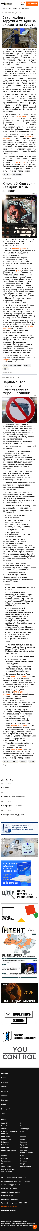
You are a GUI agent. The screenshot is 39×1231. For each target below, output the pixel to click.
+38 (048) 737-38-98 (9, 1188)
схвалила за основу (20, 676)
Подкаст (4, 1158)
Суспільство (6, 1166)
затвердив (21, 116)
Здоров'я (23, 1145)
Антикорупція (25, 1128)
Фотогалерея (25, 1166)
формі (6, 360)
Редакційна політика (9, 1199)
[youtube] (11, 1213)
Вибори (23, 1136)
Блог (22, 1131)
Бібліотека (5, 1136)
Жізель (6, 788)
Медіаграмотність (8, 1150)
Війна (22, 1139)
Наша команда (7, 1195)
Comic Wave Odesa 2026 (14, 797)
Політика (24, 1158)
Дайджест (5, 1142)
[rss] (16, 1213)
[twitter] (5, 1213)
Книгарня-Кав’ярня (12, 365)
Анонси (7, 780)
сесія (32, 761)
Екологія (23, 1142)
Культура (24, 1147)
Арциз (6, 174)
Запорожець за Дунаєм (13, 815)
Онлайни (4, 1095)
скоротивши (19, 162)
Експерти (5, 1100)
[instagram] (7, 1213)
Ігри (22, 1123)
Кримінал (5, 1147)
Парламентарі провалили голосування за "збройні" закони (16, 387)
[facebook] (2, 1213)
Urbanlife (4, 1123)
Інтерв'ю (4, 1091)
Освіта (23, 1155)
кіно (6, 369)
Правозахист (6, 1161)
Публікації (5, 1082)
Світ (2, 1164)
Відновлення (6, 1139)
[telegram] (13, 1213)
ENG (23, 5)
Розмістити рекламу (9, 1206)
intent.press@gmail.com (10, 1185)
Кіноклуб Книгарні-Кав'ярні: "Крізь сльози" (18, 187)
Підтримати (32, 3)
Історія (23, 1126)
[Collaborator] (19, 873)
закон (23, 761)
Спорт (22, 1164)
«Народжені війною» (12, 806)
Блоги (3, 1104)
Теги (3, 1113)
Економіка (5, 1145)
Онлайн (4, 1155)
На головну (6, 8)
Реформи (25, 8)
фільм (18, 271)
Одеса (27, 365)
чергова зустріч (19, 249)
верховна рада (10, 761)
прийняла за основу (19, 725)
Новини (16, 8)
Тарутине (17, 174)
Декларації (5, 1109)
